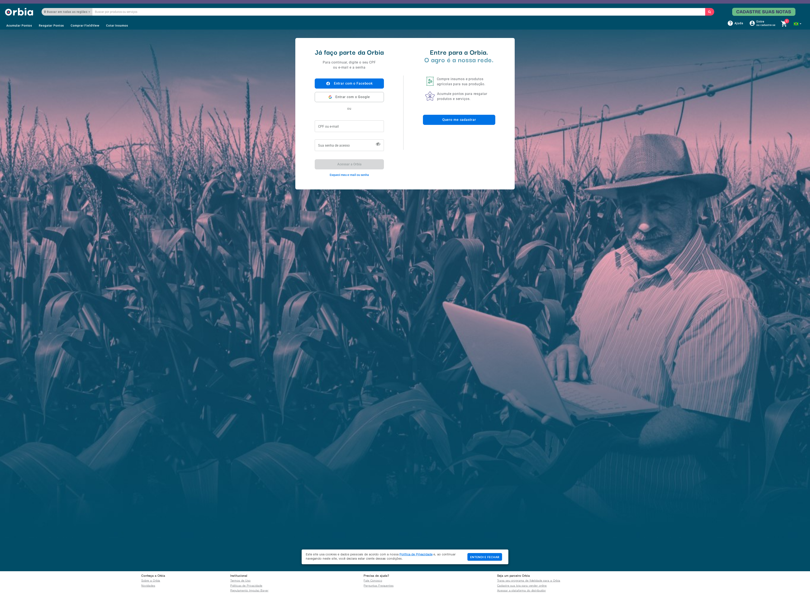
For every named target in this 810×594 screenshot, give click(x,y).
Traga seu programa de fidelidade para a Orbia (528, 581)
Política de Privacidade (416, 554)
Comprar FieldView (85, 25)
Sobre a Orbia (150, 581)
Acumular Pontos (19, 25)
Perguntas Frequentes (379, 586)
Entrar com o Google (352, 97)
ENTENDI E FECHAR (484, 557)
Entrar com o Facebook (353, 83)
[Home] (19, 11)
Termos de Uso (240, 581)
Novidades (148, 586)
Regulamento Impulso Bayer (249, 591)
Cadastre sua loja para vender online (522, 586)
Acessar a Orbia (349, 164)
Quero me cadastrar (459, 120)
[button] (797, 23)
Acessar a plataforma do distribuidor (521, 591)
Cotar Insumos (117, 25)
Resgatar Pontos (51, 25)
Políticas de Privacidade (246, 586)
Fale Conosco (373, 581)
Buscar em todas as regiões (67, 12)
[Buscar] (709, 12)
